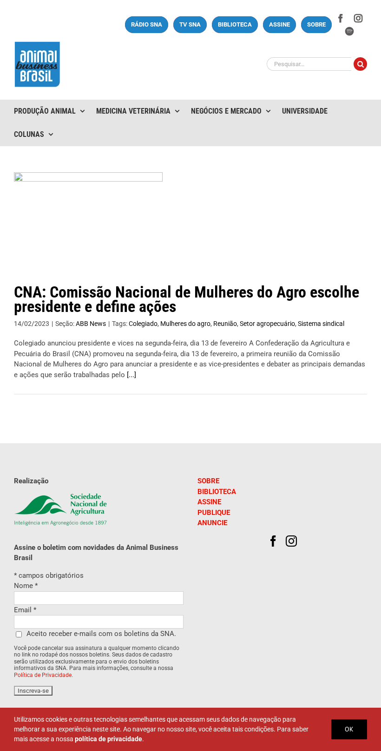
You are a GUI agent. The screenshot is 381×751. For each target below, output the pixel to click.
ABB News (91, 323)
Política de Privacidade (43, 675)
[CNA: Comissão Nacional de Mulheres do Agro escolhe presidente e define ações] (88, 219)
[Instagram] (291, 541)
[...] (131, 375)
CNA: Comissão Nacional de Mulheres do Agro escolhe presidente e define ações (186, 299)
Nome (26, 586)
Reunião (225, 323)
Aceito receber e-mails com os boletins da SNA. (101, 633)
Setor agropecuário (267, 323)
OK (349, 729)
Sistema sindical (321, 323)
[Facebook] (273, 541)
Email (25, 610)
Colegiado (143, 323)
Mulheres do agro (185, 323)
